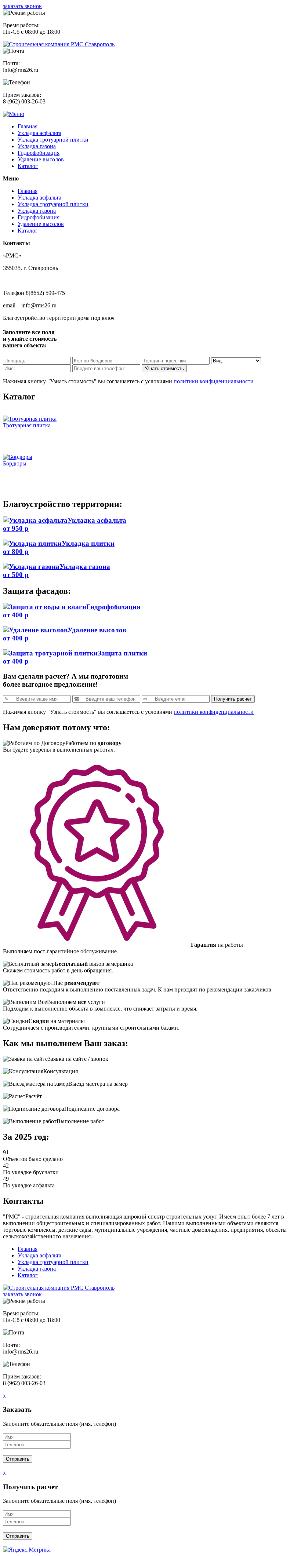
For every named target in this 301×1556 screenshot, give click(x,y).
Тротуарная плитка (27, 425)
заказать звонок (22, 6)
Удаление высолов (41, 159)
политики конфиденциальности (214, 381)
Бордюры (14, 463)
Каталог (28, 166)
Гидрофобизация (38, 153)
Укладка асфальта (39, 133)
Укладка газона (37, 146)
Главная (27, 126)
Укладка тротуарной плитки (53, 139)
